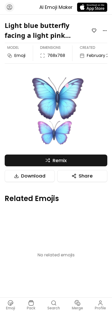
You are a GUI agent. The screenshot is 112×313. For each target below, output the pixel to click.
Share (86, 176)
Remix (60, 160)
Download (33, 176)
